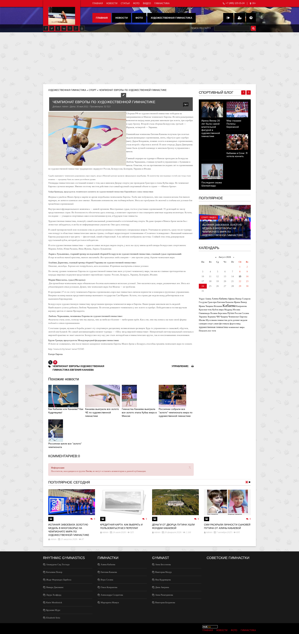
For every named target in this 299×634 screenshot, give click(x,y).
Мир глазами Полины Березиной (233, 123)
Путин (230, 313)
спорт (210, 323)
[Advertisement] (149, 58)
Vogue (202, 298)
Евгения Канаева (82, 369)
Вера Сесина (107, 579)
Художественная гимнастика (171, 17)
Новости (111, 3)
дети (230, 320)
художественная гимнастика (213, 327)
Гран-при (212, 302)
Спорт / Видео (208, 217)
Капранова (241, 306)
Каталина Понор (54, 572)
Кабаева (229, 305)
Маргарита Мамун (110, 602)
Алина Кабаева (219, 298)
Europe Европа (55, 354)
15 (240, 276)
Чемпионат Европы (66, 366)
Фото (136, 3)
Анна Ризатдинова (164, 595)
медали (243, 320)
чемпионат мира (236, 327)
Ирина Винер (240, 302)
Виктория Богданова (165, 602)
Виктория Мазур (163, 572)
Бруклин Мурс (53, 610)
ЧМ (218, 316)
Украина (203, 316)
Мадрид (228, 309)
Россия (238, 313)
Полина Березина (218, 313)
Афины (231, 298)
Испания (218, 306)
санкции (203, 323)
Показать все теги (207, 330)
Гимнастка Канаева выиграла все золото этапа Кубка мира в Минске (139, 412)
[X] (50, 362)
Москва (236, 309)
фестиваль (224, 323)
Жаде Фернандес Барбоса (58, 579)
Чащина (224, 316)
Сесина (245, 313)
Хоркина (211, 316)
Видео (147, 3)
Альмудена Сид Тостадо (58, 564)
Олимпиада (204, 313)
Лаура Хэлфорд (53, 595)
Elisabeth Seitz (53, 617)
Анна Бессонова (163, 564)
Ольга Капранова (109, 587)
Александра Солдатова (112, 595)
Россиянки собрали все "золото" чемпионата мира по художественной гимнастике (175, 412)
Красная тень (205, 309)
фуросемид (235, 323)
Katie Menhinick (54, 602)
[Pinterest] (55, 362)
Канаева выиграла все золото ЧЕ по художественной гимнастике (102, 412)
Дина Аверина (162, 587)
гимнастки (222, 320)
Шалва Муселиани (208, 320)
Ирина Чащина (206, 306)
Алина (208, 298)
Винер (238, 298)
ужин (216, 323)
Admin (65, 106)
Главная (97, 3)
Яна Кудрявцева (163, 579)
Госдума (203, 302)
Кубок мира (218, 309)
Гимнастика (162, 3)
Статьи (125, 3)
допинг (236, 320)
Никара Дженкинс (55, 587)
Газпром (246, 298)
